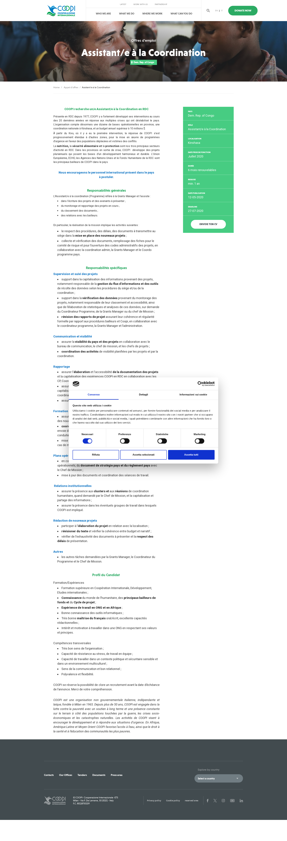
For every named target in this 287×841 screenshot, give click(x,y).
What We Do (126, 13)
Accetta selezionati (143, 454)
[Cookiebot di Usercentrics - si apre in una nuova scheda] (200, 383)
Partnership (161, 4)
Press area (116, 775)
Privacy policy (154, 800)
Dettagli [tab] (143, 394)
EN (216, 10)
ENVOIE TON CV (208, 224)
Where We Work (152, 13)
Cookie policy (173, 800)
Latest (123, 4)
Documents (98, 775)
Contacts (49, 775)
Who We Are (103, 13)
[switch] (125, 441)
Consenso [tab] (94, 394)
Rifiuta (96, 454)
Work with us (140, 4)
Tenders (82, 775)
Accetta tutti (191, 454)
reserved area (191, 800)
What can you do (181, 13)
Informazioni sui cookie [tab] (193, 394)
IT (222, 10)
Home (56, 87)
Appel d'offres (71, 87)
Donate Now (243, 10)
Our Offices (65, 775)
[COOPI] (64, 10)
